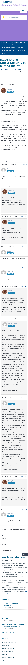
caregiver (5, 645)
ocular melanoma (7, 651)
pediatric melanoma (8, 657)
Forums (6, 69)
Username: (3, 538)
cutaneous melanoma (9, 642)
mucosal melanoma (8, 648)
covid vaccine (5, 618)
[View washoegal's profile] (3, 274)
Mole (4, 660)
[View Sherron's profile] (3, 172)
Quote (23, 84)
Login (23, 10)
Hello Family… (6, 611)
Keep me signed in (7, 550)
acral (4, 654)
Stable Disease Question (8, 633)
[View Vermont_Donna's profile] (4, 326)
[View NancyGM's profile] (3, 92)
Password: (3, 544)
